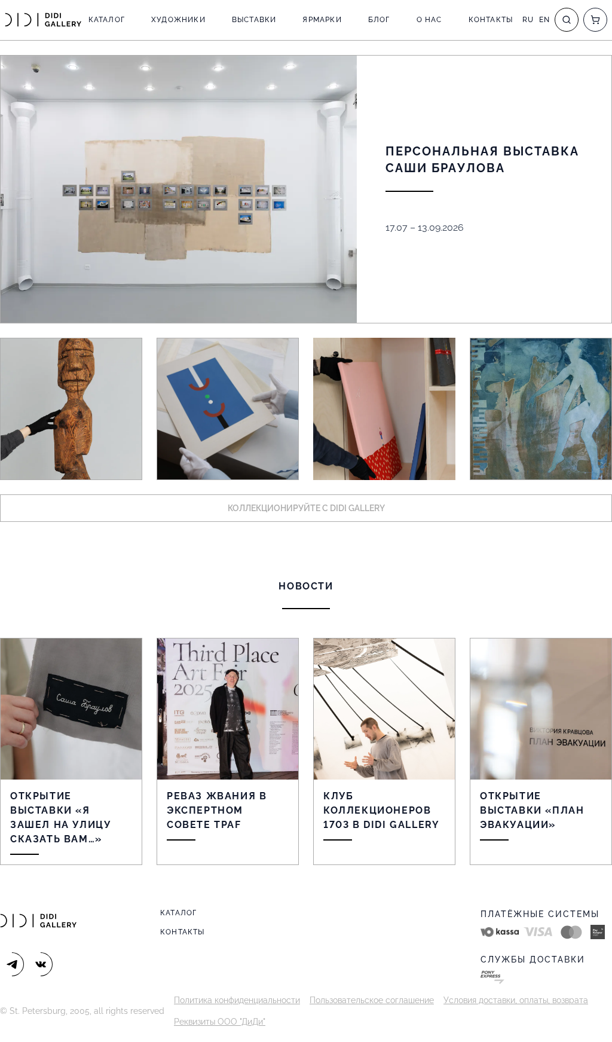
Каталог (106, 20)
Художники (178, 20)
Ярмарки (321, 20)
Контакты (491, 20)
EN (544, 20)
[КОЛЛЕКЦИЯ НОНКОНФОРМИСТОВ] (227, 408)
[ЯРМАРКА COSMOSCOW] (71, 408)
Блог (379, 20)
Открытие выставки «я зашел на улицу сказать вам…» (60, 817)
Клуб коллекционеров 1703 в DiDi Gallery (381, 810)
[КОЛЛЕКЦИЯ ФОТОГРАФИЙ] (540, 408)
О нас (429, 20)
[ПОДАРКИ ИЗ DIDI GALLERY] (384, 409)
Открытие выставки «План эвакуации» (532, 810)
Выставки (254, 20)
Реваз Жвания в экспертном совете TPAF (217, 810)
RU (528, 20)
